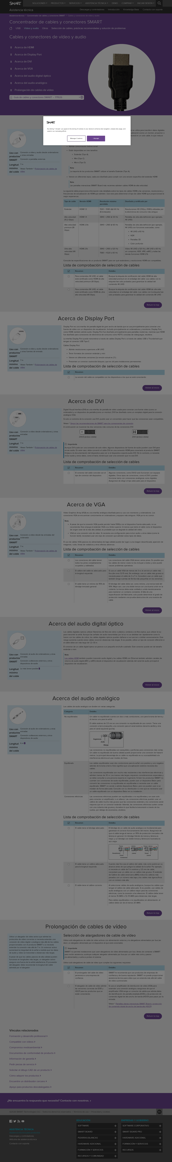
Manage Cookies (76, 138)
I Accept (96, 138)
